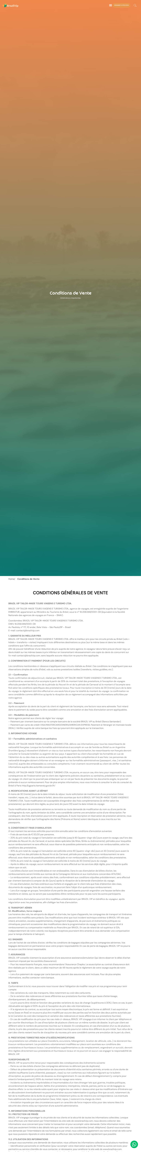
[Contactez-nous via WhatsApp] (134, 1144)
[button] (110, 5)
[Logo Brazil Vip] (10, 5)
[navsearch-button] (135, 5)
